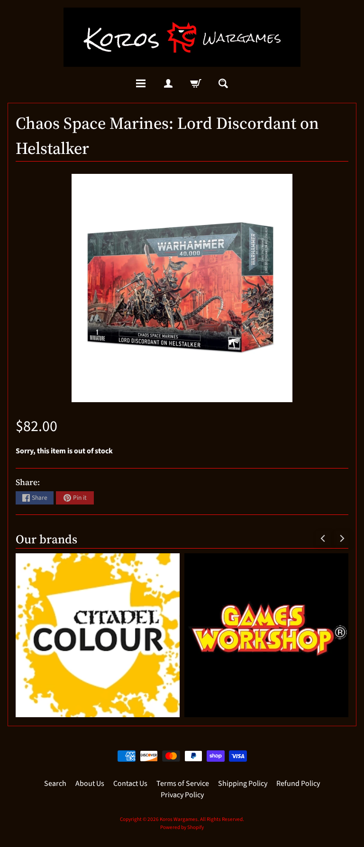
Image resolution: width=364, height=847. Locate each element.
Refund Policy (298, 783)
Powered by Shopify (182, 827)
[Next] (341, 538)
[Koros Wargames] (182, 37)
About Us (89, 783)
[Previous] (323, 538)
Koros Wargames (179, 819)
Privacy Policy (182, 795)
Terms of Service (182, 783)
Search (55, 783)
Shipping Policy (242, 783)
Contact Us (130, 783)
